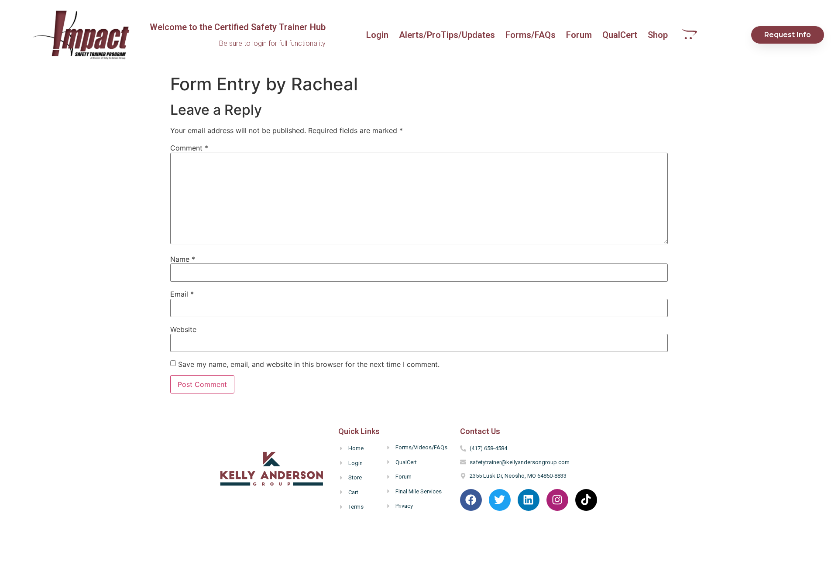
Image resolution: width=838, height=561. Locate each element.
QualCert (619, 35)
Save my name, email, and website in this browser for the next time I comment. (309, 364)
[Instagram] (557, 500)
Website (183, 329)
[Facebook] (471, 500)
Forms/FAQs (530, 35)
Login (377, 35)
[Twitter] (500, 500)
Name (182, 259)
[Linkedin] (528, 500)
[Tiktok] (586, 500)
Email (182, 294)
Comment (189, 147)
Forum (579, 35)
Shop (658, 35)
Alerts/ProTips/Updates (447, 35)
